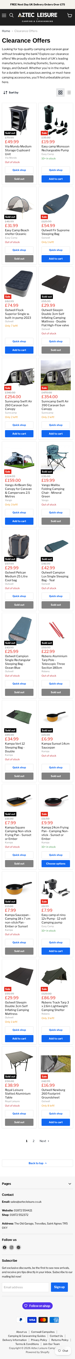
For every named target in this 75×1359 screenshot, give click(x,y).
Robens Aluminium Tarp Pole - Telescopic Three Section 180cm (54, 661)
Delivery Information (14, 1339)
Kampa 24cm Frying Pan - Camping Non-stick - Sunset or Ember (55, 833)
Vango (8, 500)
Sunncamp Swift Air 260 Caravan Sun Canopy (18, 405)
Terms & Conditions (27, 1344)
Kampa (9, 755)
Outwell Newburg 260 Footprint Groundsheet (53, 1093)
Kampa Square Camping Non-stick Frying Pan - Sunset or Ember (18, 833)
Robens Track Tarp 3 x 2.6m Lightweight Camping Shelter (55, 1006)
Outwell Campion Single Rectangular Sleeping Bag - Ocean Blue (18, 661)
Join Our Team (51, 1344)
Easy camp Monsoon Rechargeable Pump (55, 148)
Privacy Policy (39, 1339)
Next (43, 1141)
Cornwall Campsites (43, 1331)
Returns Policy (59, 1339)
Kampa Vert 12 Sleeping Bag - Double (15, 747)
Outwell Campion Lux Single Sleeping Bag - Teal (55, 576)
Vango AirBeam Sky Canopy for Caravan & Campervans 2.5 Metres (18, 490)
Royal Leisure (12, 1101)
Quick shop (19, 170)
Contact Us (56, 1335)
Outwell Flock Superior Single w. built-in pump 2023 (18, 313)
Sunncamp (11, 412)
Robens (46, 671)
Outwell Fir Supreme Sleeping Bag (56, 232)
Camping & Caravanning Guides (27, 1335)
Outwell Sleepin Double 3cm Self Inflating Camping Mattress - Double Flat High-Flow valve (55, 317)
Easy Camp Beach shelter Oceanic (17, 232)
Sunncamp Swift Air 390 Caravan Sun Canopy (55, 405)
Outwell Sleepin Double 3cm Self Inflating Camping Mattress (17, 1008)
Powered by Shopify (37, 1352)
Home (6, 31)
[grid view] (60, 92)
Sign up (59, 1287)
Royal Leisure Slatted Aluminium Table (18, 1093)
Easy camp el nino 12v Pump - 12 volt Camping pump (54, 918)
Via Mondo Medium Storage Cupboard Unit (18, 150)
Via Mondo (11, 157)
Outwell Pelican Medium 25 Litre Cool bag (16, 576)
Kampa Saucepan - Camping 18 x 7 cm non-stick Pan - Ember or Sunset (17, 920)
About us (21, 1331)
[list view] (69, 92)
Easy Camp (48, 154)
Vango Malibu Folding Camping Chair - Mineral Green (53, 490)
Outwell (46, 237)
